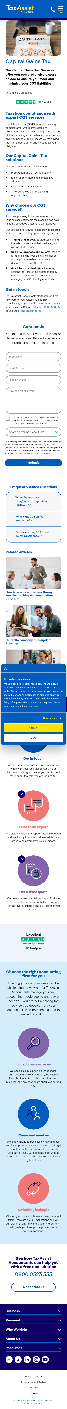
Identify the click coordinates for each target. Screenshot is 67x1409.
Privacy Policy (43, 453)
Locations (33, 1387)
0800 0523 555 (53, 9)
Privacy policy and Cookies (33, 1382)
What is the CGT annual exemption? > (29, 518)
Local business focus (33, 1064)
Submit (33, 462)
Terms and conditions (33, 1376)
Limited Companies (20, 92)
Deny (33, 737)
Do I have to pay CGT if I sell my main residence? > (32, 534)
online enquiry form (29, 310)
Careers (33, 1393)
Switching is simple (33, 1210)
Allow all (33, 727)
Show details (50, 718)
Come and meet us (33, 1135)
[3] (33, 870)
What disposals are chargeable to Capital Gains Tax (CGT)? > (32, 501)
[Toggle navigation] (60, 8)
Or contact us (33, 1287)
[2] (33, 805)
